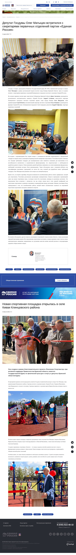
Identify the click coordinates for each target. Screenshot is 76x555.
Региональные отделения (44, 523)
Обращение (42, 5)
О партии (4, 8)
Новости (17, 17)
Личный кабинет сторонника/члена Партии (62, 5)
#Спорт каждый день (47, 514)
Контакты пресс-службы (26, 525)
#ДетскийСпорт (40, 269)
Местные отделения (38, 8)
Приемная (48, 8)
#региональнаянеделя (51, 269)
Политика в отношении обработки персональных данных (14, 547)
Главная (4, 17)
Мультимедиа (58, 8)
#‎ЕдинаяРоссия (27, 514)
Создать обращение (62, 280)
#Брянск (17, 269)
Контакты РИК (7, 525)
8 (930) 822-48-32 (65, 524)
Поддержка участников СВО (38, 11)
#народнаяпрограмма (28, 269)
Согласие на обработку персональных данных (12, 548)
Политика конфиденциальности (9, 546)
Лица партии (13, 8)
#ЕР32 (9, 269)
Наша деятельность (25, 8)
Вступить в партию (69, 8)
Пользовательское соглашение (9, 545)
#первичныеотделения (65, 269)
